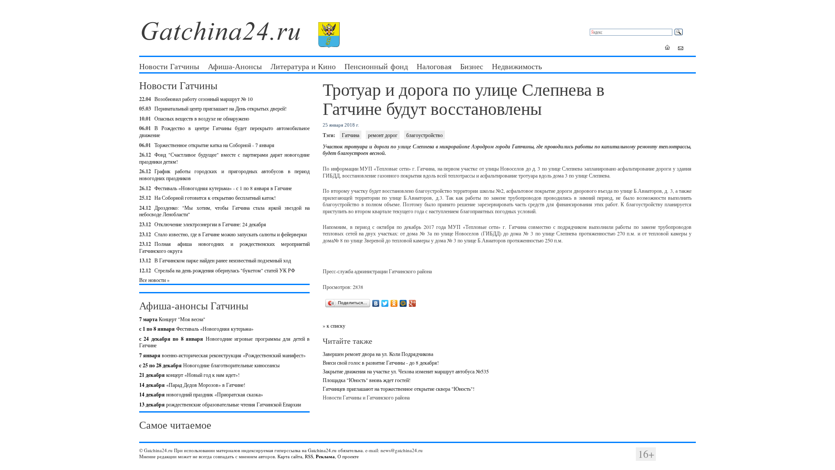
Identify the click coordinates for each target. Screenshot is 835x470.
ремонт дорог (382, 134)
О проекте (348, 456)
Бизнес (471, 66)
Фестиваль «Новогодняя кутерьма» (196, 328)
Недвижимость (517, 66)
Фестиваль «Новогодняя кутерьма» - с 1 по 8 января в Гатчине (223, 188)
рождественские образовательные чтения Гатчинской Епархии (220, 404)
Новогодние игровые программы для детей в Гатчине (224, 342)
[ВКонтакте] (376, 303)
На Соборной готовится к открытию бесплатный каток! (215, 197)
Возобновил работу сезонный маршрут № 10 (203, 98)
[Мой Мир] (403, 303)
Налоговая (434, 66)
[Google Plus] (412, 303)
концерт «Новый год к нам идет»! (189, 374)
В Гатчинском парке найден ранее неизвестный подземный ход (222, 260)
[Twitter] (385, 303)
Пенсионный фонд (376, 66)
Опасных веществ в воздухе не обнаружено (201, 118)
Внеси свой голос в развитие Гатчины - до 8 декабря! (381, 362)
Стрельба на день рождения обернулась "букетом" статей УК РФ (224, 270)
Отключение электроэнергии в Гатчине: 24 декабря (210, 224)
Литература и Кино (303, 66)
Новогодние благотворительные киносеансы (209, 365)
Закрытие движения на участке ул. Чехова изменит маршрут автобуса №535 (406, 371)
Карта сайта (289, 456)
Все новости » (154, 279)
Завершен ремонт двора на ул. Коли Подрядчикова (378, 353)
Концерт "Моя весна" (172, 319)
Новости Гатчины (169, 66)
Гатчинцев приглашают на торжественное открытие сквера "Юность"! (398, 388)
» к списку (334, 325)
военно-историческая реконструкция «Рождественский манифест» (222, 355)
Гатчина (350, 134)
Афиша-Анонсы (235, 66)
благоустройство (424, 134)
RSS (309, 456)
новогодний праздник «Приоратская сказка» (201, 394)
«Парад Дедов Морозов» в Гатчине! (192, 384)
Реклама (325, 456)
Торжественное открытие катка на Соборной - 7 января (214, 144)
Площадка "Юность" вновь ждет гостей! (367, 379)
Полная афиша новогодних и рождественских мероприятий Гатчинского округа (224, 247)
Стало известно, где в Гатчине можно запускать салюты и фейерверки (230, 234)
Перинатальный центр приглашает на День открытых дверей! (220, 108)
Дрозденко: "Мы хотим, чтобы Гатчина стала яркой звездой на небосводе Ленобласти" (224, 211)
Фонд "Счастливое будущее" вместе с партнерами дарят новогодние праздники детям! (224, 158)
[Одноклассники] (394, 303)
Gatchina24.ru (322, 450)
